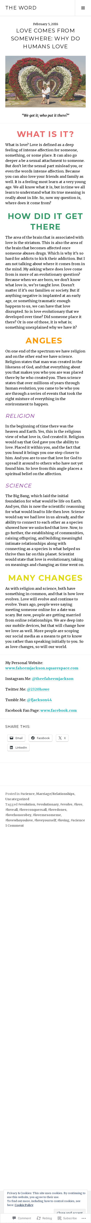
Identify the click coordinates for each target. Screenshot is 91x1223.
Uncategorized (17, 799)
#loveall (11, 810)
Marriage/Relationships (55, 794)
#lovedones (57, 810)
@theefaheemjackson (53, 678)
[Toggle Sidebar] (83, 8)
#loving (63, 820)
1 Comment (14, 826)
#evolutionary (47, 804)
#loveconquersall (33, 810)
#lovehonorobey (18, 815)
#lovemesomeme (47, 815)
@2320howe (38, 689)
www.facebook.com (58, 710)
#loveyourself (45, 820)
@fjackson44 (39, 700)
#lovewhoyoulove (19, 820)
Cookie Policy (24, 1205)
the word (21, 8)
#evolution (26, 804)
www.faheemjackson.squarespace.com (41, 668)
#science (27, 794)
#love (78, 804)
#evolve (66, 804)
